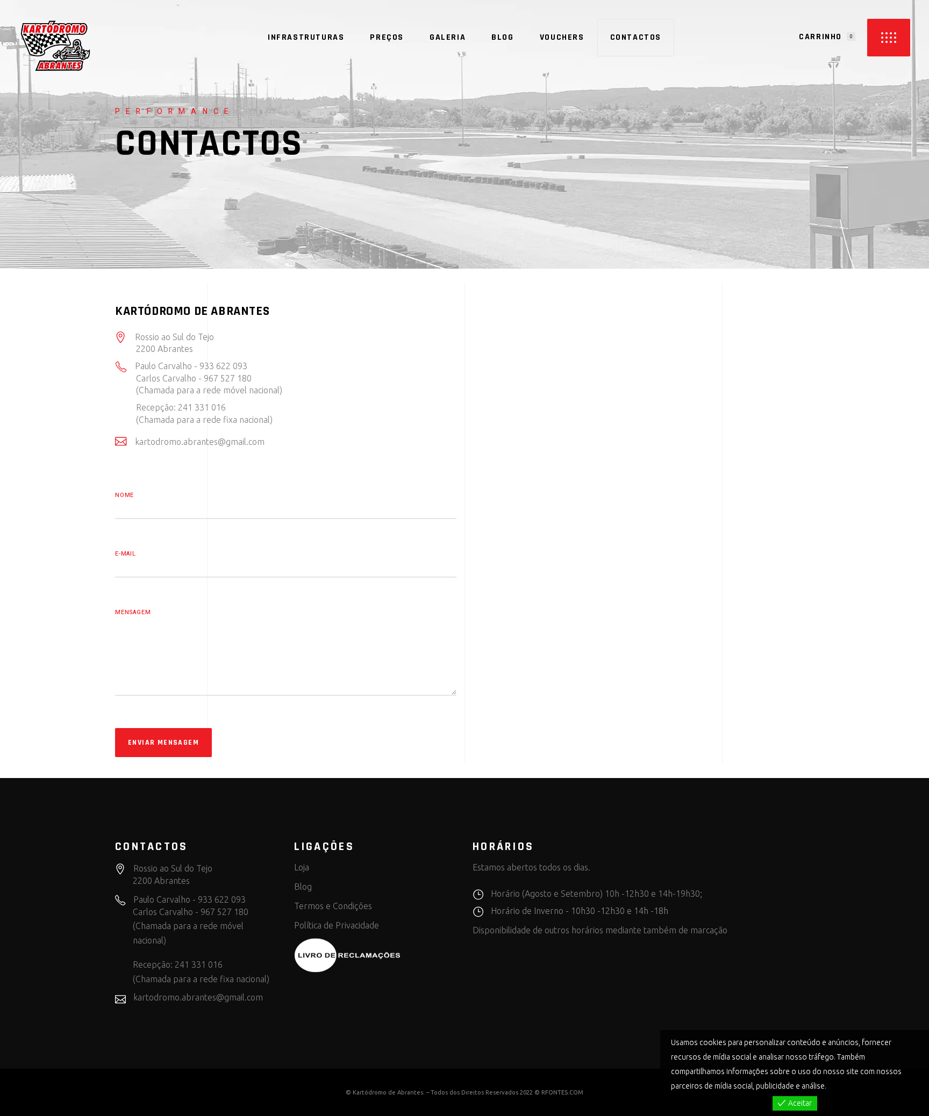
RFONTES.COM (562, 1092)
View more (846, 1086)
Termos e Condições (333, 906)
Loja (301, 867)
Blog (303, 886)
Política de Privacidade (336, 925)
